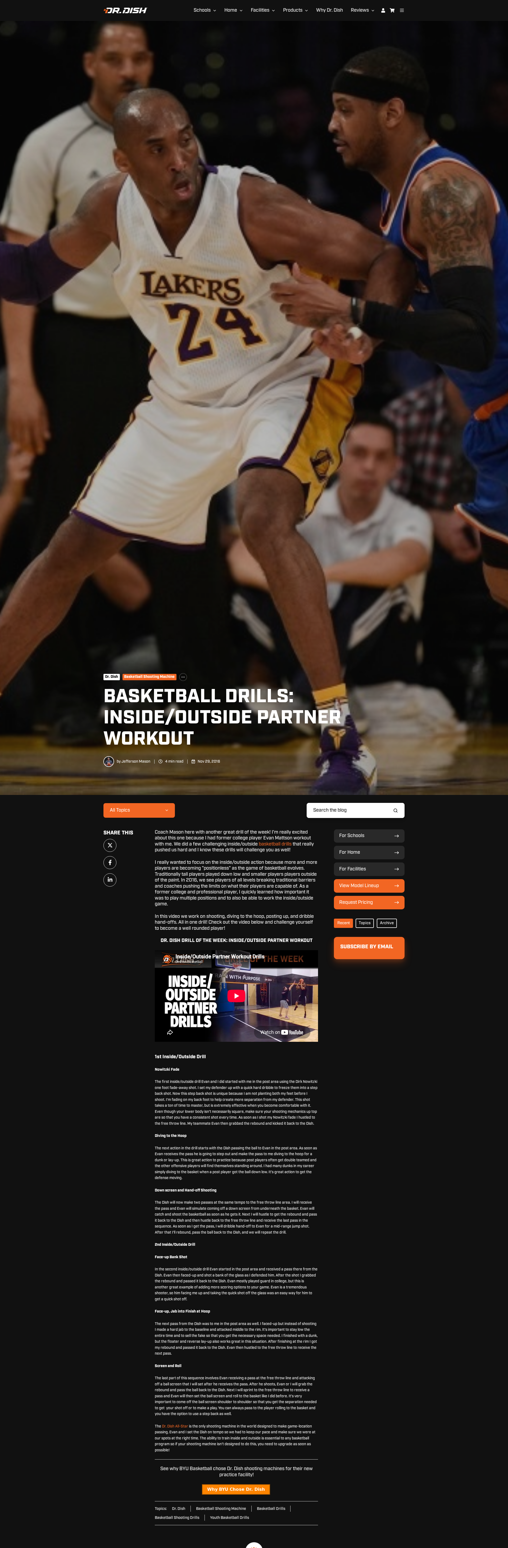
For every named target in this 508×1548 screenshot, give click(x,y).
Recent (343, 923)
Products (292, 10)
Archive (387, 923)
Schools (202, 10)
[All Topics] (183, 677)
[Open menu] (402, 10)
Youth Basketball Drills (229, 1517)
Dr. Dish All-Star (175, 1426)
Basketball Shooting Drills (177, 1517)
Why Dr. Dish (329, 10)
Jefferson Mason (135, 761)
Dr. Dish (111, 676)
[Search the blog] (395, 810)
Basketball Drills (271, 1508)
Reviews (360, 10)
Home (230, 10)
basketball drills (275, 844)
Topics (365, 923)
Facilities (260, 10)
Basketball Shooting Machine (149, 676)
